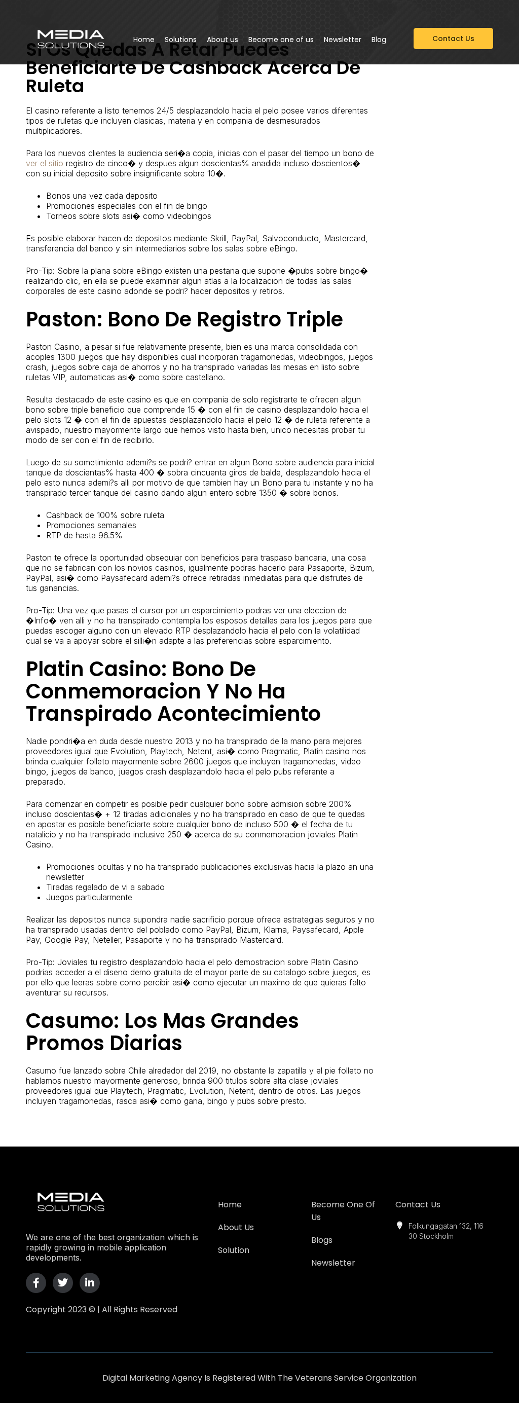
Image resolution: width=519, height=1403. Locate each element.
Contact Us (417, 1204)
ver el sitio (44, 163)
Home (230, 1204)
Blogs (321, 1240)
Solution (233, 1250)
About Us (236, 1227)
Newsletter (333, 1263)
